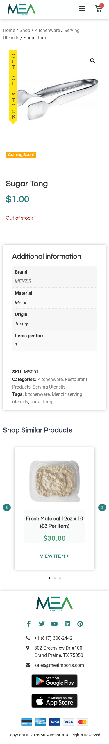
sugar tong (41, 402)
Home (9, 30)
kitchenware (37, 394)
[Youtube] (55, 624)
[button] (92, 61)
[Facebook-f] (29, 624)
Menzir (58, 394)
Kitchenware (47, 30)
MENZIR (23, 281)
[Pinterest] (80, 624)
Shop (24, 30)
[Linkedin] (67, 624)
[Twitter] (42, 624)
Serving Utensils (49, 387)
